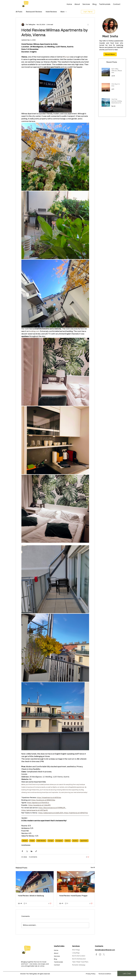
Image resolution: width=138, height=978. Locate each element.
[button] (100, 472)
